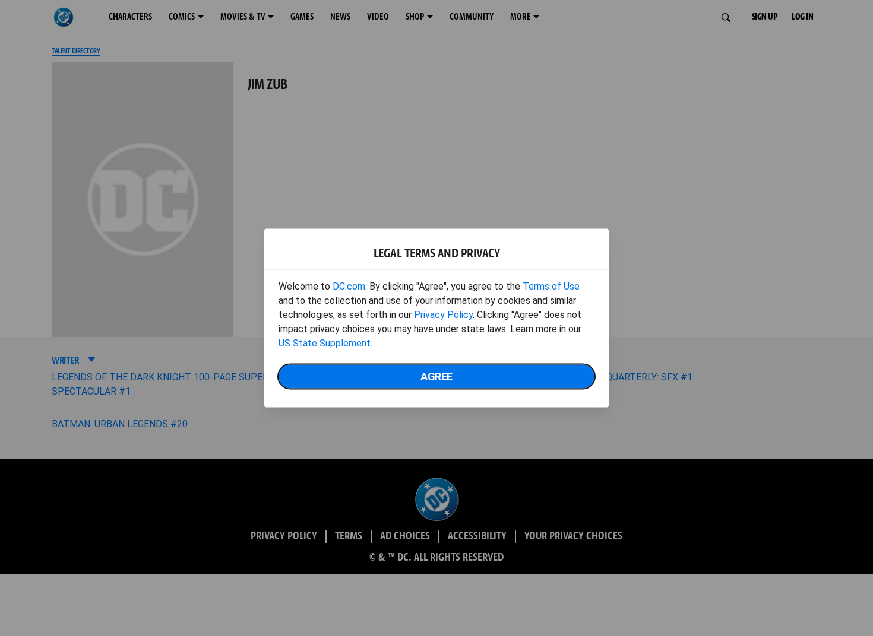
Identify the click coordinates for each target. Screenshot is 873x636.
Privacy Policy (443, 314)
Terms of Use (551, 286)
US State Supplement (325, 343)
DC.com (349, 286)
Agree (436, 376)
